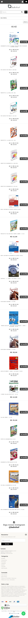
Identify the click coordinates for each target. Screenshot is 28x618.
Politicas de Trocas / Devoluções (8, 579)
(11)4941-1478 (8, 552)
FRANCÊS (3, 563)
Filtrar (25, 21)
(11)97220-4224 (9, 553)
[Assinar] (7, 544)
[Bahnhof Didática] (14, 6)
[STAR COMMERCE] (14, 616)
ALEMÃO (3, 558)
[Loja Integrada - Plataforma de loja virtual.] (14, 613)
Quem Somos (4, 576)
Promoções (3, 561)
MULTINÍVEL (4, 18)
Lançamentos (4, 560)
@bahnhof (14, 527)
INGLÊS (3, 565)
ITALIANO (3, 566)
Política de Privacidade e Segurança (8, 578)
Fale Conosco (4, 574)
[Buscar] (21, 12)
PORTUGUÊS (4, 568)
